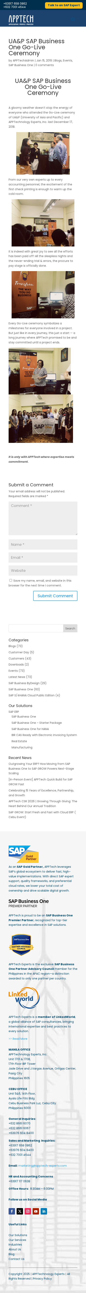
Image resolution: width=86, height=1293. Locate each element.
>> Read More (18, 1039)
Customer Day (19, 652)
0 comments (44, 65)
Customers (16, 659)
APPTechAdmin (23, 60)
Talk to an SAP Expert (64, 5)
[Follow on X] (20, 1211)
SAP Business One (21, 65)
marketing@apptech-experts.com (42, 1166)
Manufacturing (22, 747)
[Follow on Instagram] (28, 1211)
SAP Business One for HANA (30, 729)
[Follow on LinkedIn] (44, 1211)
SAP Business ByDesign (24, 683)
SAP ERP (14, 712)
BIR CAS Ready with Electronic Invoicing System (44, 735)
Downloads (16, 665)
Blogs (58, 60)
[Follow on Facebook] (12, 1211)
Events (67, 60)
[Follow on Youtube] (36, 1211)
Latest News (17, 677)
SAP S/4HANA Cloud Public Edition (32, 695)
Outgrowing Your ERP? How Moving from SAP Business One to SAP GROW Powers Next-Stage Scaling (41, 768)
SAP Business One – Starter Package (37, 723)
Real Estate (19, 741)
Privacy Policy (42, 1279)
